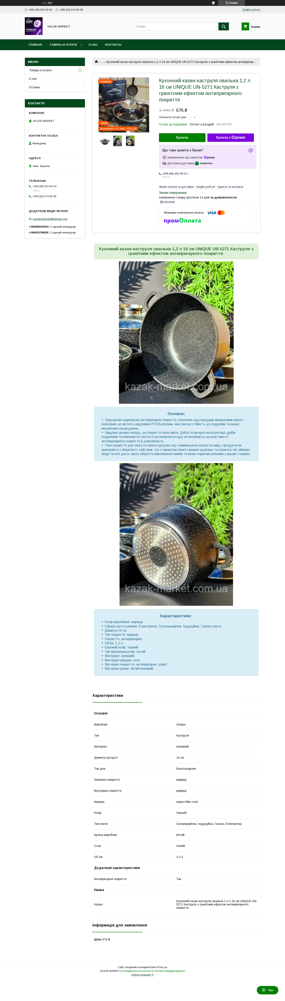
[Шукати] (223, 26)
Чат (270, 990)
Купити (182, 137)
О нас (93, 44)
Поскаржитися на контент (136, 971)
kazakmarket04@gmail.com (50, 219)
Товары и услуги (63, 44)
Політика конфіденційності (169, 971)
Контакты (113, 44)
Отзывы (34, 87)
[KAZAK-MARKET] (34, 34)
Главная (35, 44)
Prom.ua (162, 967)
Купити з (223, 137)
